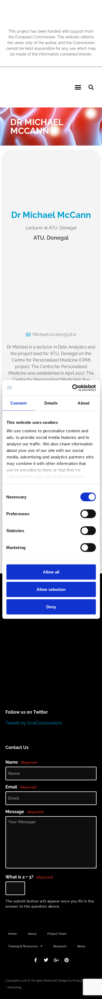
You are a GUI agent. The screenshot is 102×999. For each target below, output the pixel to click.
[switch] (88, 513)
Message (24, 812)
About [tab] (83, 402)
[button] (78, 87)
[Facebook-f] (35, 960)
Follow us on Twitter (26, 712)
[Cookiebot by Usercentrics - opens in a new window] (73, 387)
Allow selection (51, 589)
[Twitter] (46, 960)
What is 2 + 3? (29, 877)
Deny (51, 606)
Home (12, 934)
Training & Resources (23, 946)
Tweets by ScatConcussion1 (33, 723)
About (32, 934)
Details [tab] (51, 402)
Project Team (56, 934)
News (81, 946)
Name (21, 762)
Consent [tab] (18, 402)
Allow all (51, 571)
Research (59, 946)
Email (21, 787)
